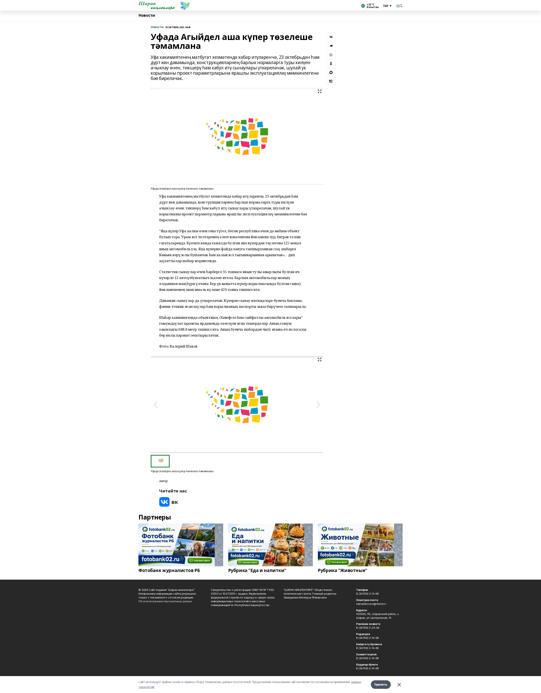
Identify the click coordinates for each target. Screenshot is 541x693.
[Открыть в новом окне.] (168, 502)
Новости (146, 15)
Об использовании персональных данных (165, 601)
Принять (380, 684)
